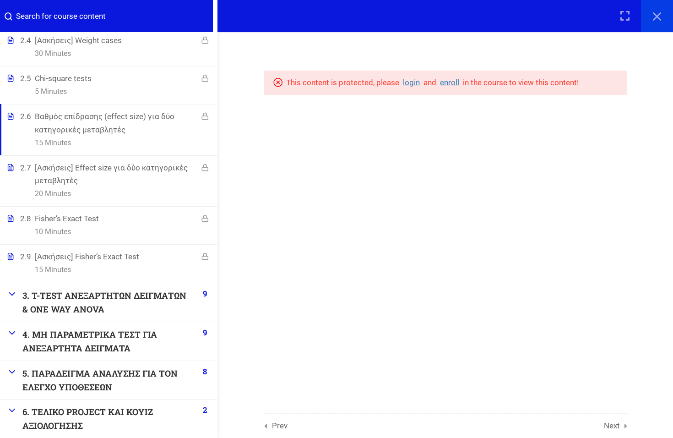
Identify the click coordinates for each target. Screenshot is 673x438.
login (411, 82)
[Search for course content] (12, 16)
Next (612, 425)
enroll (449, 82)
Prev (280, 425)
